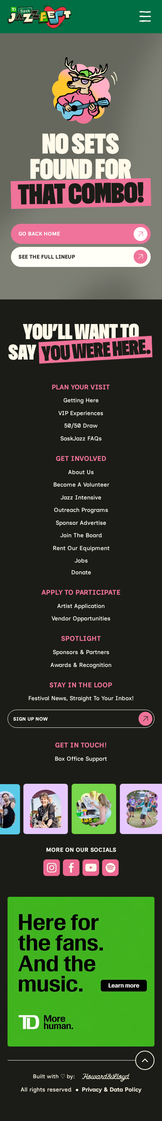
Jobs (81, 560)
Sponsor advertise (81, 522)
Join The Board (81, 535)
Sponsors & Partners (81, 652)
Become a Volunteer (81, 484)
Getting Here (81, 400)
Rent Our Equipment (81, 548)
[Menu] (145, 16)
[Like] (144, 1060)
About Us (81, 472)
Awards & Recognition (81, 664)
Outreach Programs (81, 509)
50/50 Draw (81, 425)
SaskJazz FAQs (81, 438)
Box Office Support (81, 758)
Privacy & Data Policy (111, 1089)
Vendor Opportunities (81, 618)
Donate (81, 572)
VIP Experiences (80, 413)
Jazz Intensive (81, 497)
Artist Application (81, 605)
